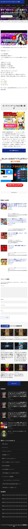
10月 (21, 498)
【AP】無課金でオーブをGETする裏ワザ (10, 473)
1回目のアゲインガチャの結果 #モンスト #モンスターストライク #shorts (7, 376)
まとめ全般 (8, 5)
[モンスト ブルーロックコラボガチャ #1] (4, 434)
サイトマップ (5, 447)
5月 (12, 495)
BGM (23, 5)
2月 (7, 495)
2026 (3, 495)
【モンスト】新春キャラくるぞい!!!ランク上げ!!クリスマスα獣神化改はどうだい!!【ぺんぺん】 (17, 261)
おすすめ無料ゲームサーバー (8, 469)
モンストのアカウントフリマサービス (11, 480)
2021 (3, 513)
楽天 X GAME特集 (6, 465)
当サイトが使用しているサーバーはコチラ (11, 462)
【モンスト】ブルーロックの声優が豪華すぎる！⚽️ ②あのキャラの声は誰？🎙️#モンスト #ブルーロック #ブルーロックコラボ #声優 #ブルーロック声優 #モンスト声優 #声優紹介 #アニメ (17, 395)
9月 (19, 498)
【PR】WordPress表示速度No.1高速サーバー (11, 483)
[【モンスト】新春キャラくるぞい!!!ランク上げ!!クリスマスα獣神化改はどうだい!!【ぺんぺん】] (4, 262)
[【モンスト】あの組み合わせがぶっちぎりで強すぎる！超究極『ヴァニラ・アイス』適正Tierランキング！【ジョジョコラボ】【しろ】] (4, 206)
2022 (3, 509)
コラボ (13, 5)
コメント (2, 285)
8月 (17, 495)
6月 (14, 495)
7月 (16, 495)
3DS (27, 5)
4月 (11, 495)
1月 (5, 495)
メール (3, 305)
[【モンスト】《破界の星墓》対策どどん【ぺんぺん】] (4, 248)
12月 (26, 498)
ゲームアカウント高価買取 (7, 476)
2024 (3, 502)
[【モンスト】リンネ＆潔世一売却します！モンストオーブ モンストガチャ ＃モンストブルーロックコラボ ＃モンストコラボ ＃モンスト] (4, 425)
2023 (3, 506)
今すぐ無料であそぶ (14, 150)
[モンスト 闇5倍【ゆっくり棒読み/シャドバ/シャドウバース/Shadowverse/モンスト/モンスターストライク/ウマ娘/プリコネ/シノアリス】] (4, 221)
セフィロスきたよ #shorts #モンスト (19, 375)
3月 (9, 495)
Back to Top (14, 383)
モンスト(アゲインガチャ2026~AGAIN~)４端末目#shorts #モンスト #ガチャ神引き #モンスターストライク (7, 356)
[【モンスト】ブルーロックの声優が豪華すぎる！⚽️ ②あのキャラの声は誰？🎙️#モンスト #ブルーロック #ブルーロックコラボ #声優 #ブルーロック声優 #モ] (4, 395)
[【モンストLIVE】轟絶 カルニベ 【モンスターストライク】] (4, 235)
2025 (3, 498)
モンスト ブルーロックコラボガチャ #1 (17, 431)
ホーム (2, 5)
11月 (24, 498)
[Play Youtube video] (14, 37)
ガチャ (18, 5)
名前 (2, 299)
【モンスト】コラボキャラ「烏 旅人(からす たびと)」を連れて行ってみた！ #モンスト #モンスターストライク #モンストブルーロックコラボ (20, 356)
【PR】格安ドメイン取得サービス (9, 487)
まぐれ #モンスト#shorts (7, 339)
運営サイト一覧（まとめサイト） (9, 458)
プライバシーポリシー (6, 451)
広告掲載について (6, 454)
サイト (2, 310)
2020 (3, 516)
